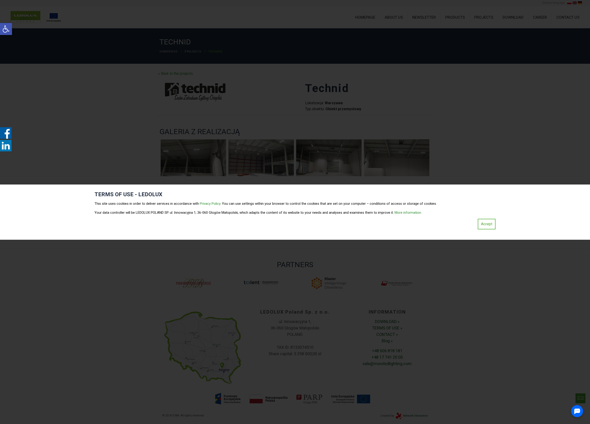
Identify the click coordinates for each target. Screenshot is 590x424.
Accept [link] (486, 224)
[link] (6, 29)
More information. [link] (408, 213)
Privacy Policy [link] (210, 204)
